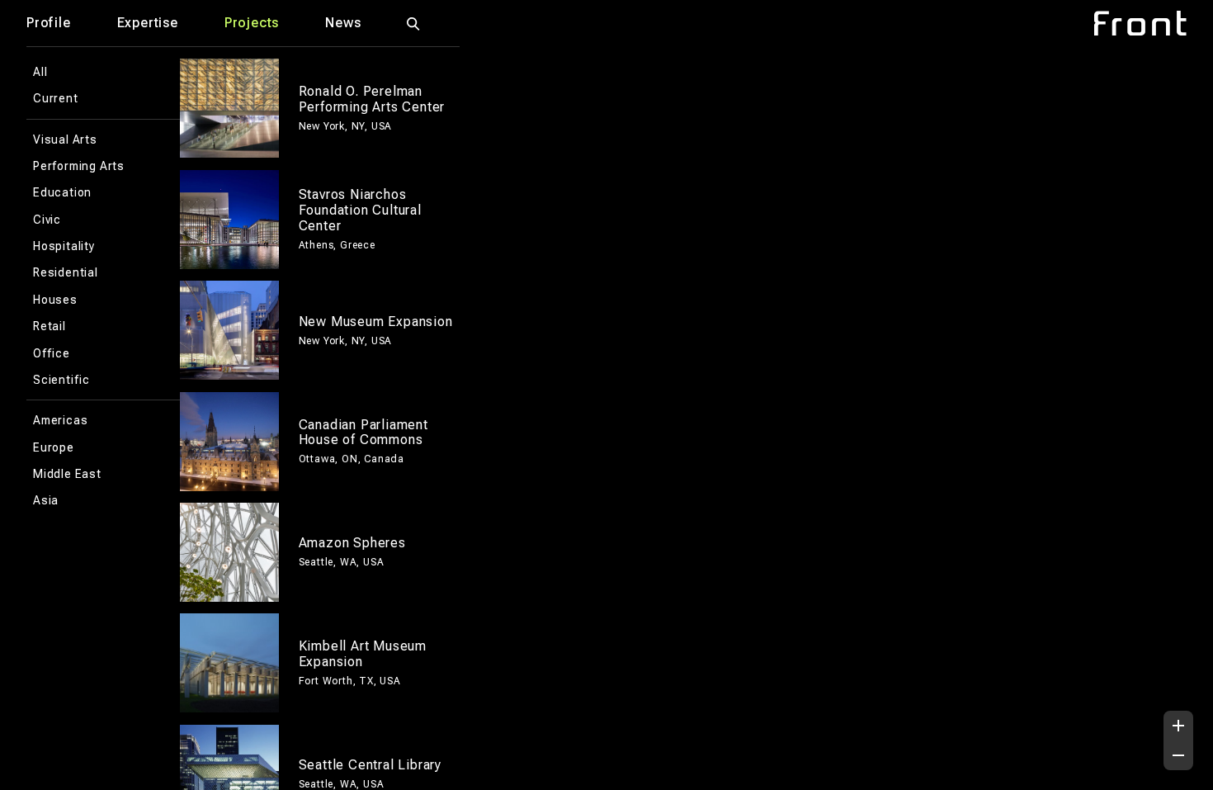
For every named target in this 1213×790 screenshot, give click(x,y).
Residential (65, 272)
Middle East (67, 473)
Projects (251, 23)
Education (62, 192)
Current (55, 98)
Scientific (61, 379)
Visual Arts (65, 139)
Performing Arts (79, 166)
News (343, 23)
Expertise (147, 23)
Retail (49, 326)
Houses (55, 299)
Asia (46, 500)
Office (51, 353)
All (40, 71)
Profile (48, 23)
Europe (53, 447)
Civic (47, 219)
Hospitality (64, 246)
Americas (60, 420)
